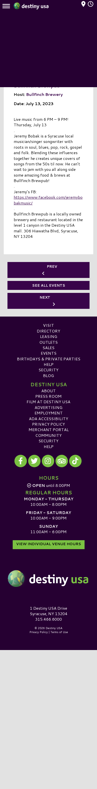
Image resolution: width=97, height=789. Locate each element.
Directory (48, 331)
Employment (49, 413)
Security (48, 370)
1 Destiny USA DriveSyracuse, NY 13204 (48, 610)
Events (48, 353)
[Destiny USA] (48, 578)
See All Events (48, 285)
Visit (48, 325)
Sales (48, 347)
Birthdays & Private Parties (48, 359)
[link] (48, 200)
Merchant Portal (49, 429)
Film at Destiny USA (48, 401)
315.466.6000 (48, 619)
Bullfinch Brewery (44, 94)
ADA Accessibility (48, 418)
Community (48, 435)
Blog (48, 375)
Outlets (48, 342)
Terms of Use (59, 632)
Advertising (48, 407)
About (48, 391)
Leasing (48, 336)
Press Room (48, 396)
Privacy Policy (48, 424)
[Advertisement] (48, 50)
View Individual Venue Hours (48, 543)
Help (48, 364)
